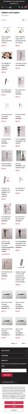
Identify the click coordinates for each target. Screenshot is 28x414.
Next (23, 343)
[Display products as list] (26, 20)
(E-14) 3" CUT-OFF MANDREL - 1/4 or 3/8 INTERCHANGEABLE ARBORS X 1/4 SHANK (7, 246)
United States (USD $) (8, 382)
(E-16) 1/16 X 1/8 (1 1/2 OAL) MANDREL (6, 274)
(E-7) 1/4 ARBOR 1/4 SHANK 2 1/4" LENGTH (21, 141)
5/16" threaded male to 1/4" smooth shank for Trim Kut (6, 39)
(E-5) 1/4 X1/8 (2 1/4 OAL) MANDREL (20, 116)
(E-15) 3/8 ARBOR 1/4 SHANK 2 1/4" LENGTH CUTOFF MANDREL (21, 244)
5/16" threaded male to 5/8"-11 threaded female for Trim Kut (21, 39)
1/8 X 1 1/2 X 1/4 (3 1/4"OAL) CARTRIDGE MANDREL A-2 (6, 305)
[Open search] (19, 7)
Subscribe (7, 375)
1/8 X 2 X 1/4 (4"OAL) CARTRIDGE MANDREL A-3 (20, 332)
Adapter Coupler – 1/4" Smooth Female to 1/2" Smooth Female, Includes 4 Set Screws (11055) (21, 277)
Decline (14, 406)
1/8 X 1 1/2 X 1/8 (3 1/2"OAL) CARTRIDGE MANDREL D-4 (6, 332)
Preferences (14, 410)
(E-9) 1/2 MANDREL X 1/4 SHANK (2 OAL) (20, 165)
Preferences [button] (22, 398)
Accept (14, 402)
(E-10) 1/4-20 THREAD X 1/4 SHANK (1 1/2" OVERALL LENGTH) (5, 192)
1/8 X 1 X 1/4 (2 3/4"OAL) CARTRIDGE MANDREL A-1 (20, 305)
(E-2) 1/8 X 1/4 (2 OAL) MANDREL (6, 91)
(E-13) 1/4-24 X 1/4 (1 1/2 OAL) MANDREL (20, 219)
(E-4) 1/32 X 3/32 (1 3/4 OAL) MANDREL (6, 116)
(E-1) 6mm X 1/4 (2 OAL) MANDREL (21, 64)
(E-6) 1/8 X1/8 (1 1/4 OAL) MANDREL (6, 141)
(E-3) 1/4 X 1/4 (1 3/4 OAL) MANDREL (20, 92)
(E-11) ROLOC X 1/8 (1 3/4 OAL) (20, 189)
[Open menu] (2, 7)
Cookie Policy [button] (13, 396)
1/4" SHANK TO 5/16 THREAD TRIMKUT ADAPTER (6, 66)
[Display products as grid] (23, 20)
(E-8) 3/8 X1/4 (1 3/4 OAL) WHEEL (6, 164)
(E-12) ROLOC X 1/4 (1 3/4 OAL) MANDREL (6, 219)
